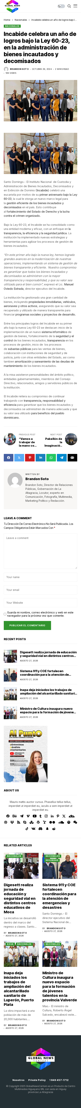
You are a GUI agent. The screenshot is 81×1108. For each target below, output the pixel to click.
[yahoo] (44, 822)
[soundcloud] (61, 822)
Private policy (37, 1080)
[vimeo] (28, 816)
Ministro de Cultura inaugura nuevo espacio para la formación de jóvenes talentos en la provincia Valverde (47, 712)
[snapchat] (47, 828)
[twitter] (64, 816)
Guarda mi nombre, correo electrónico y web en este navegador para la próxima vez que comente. (40, 614)
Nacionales (21, 19)
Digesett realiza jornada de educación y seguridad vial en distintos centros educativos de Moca (48, 655)
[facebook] (7, 816)
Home (7, 19)
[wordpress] (38, 822)
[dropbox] (12, 822)
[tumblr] (40, 816)
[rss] (18, 822)
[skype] (24, 822)
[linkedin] (52, 816)
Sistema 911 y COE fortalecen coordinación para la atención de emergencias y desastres (44, 674)
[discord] (40, 828)
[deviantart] (72, 816)
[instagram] (46, 816)
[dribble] (5, 822)
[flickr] (52, 822)
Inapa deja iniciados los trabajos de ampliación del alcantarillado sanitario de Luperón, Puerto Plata (48, 693)
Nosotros (18, 1080)
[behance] (15, 816)
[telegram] (21, 816)
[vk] (33, 829)
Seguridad (52, 860)
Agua (10, 944)
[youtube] (34, 816)
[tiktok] (27, 828)
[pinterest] (58, 816)
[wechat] (75, 822)
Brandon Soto (19, 69)
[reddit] (53, 828)
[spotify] (68, 822)
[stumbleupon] (32, 822)
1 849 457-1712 (59, 1080)
